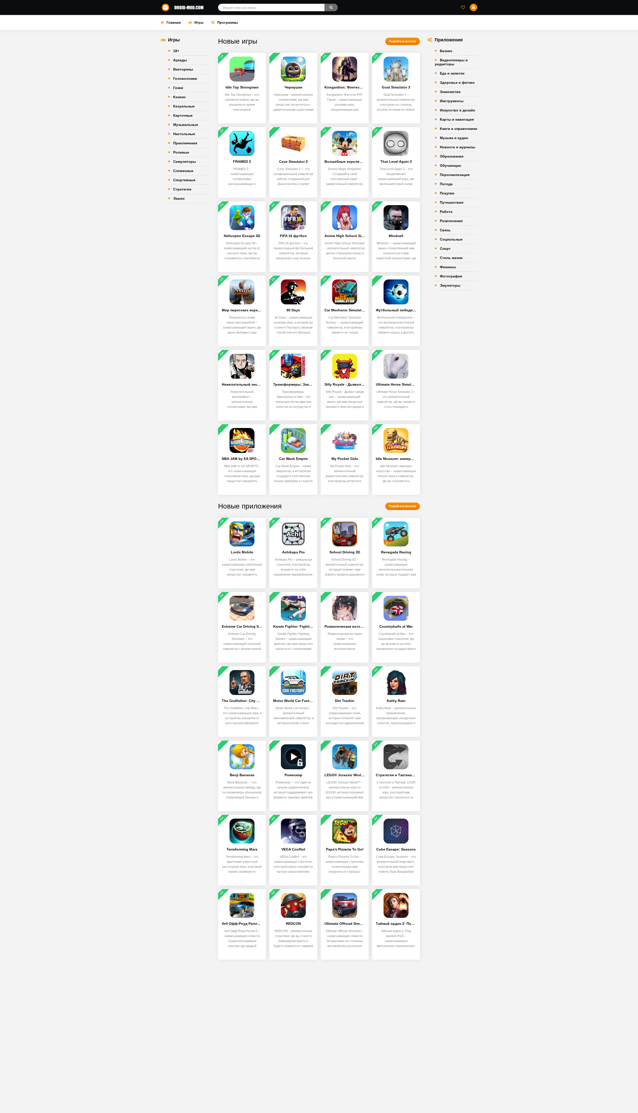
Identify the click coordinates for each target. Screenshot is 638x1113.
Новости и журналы (457, 147)
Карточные (183, 115)
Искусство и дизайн (457, 110)
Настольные (184, 134)
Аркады (180, 60)
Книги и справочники (458, 129)
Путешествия (451, 202)
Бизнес (446, 51)
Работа (446, 212)
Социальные (451, 239)
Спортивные (184, 180)
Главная (173, 22)
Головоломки (185, 79)
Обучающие (450, 166)
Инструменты (452, 101)
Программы (227, 22)
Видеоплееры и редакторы (451, 62)
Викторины (183, 69)
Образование (452, 156)
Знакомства (450, 92)
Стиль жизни (451, 258)
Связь (445, 230)
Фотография (451, 276)
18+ (176, 51)
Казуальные (184, 106)
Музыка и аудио (454, 138)
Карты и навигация (457, 119)
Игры (199, 22)
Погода (446, 184)
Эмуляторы (450, 285)
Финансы (448, 267)
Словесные (183, 171)
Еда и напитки (452, 73)
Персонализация (455, 175)
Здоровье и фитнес (457, 83)
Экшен (178, 198)
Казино (179, 97)
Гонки (178, 88)
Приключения (185, 143)
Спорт (445, 249)
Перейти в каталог (402, 41)
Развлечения (451, 221)
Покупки (447, 193)
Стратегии (182, 189)
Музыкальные (185, 125)
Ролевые (181, 152)
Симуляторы (184, 162)
